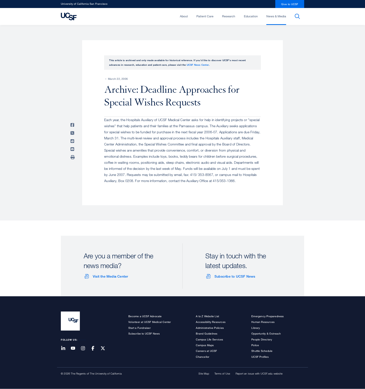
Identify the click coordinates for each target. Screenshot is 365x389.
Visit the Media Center (110, 276)
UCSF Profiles (260, 356)
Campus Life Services (209, 339)
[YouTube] (75, 348)
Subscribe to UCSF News (234, 276)
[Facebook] (95, 348)
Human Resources (263, 322)
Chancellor (202, 356)
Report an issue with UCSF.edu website (259, 373)
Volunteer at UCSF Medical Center (149, 322)
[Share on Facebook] (73, 125)
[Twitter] (105, 348)
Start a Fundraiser (139, 327)
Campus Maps (205, 345)
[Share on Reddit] (73, 141)
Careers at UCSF (206, 350)
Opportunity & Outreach (266, 333)
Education (251, 16)
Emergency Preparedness (267, 316)
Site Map (203, 373)
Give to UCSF (289, 4)
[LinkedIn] (65, 348)
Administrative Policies (210, 327)
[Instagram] (85, 348)
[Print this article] (73, 157)
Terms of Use (222, 373)
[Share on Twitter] (73, 133)
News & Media (276, 16)
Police (255, 345)
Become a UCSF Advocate (145, 316)
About (184, 16)
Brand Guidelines (206, 333)
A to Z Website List (207, 316)
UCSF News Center (198, 64)
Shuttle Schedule (261, 350)
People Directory (261, 339)
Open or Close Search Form (297, 16)
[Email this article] (73, 149)
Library (255, 327)
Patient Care (204, 16)
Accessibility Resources (210, 322)
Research (228, 16)
